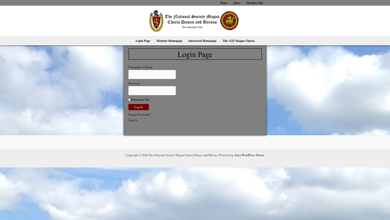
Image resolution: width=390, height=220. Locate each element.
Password (134, 83)
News (236, 3)
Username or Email (140, 67)
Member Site (254, 3)
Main (223, 3)
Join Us (133, 120)
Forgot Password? (139, 114)
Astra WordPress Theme (249, 155)
